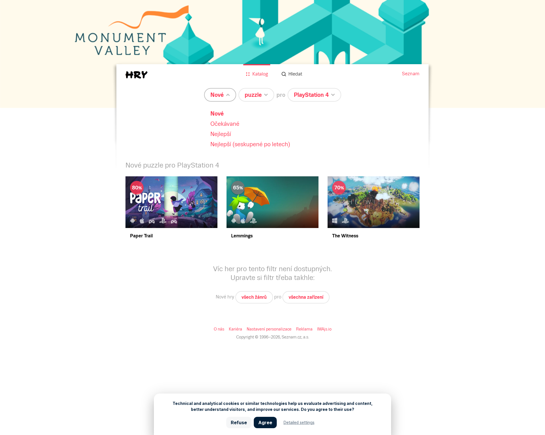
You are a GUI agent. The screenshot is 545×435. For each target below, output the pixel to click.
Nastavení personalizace (269, 329)
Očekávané (224, 124)
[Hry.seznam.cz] (136, 75)
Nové (217, 113)
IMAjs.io (324, 329)
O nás (219, 329)
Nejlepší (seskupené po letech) (250, 144)
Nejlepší (220, 134)
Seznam (411, 73)
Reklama (304, 329)
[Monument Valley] (272, 54)
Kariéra (235, 329)
